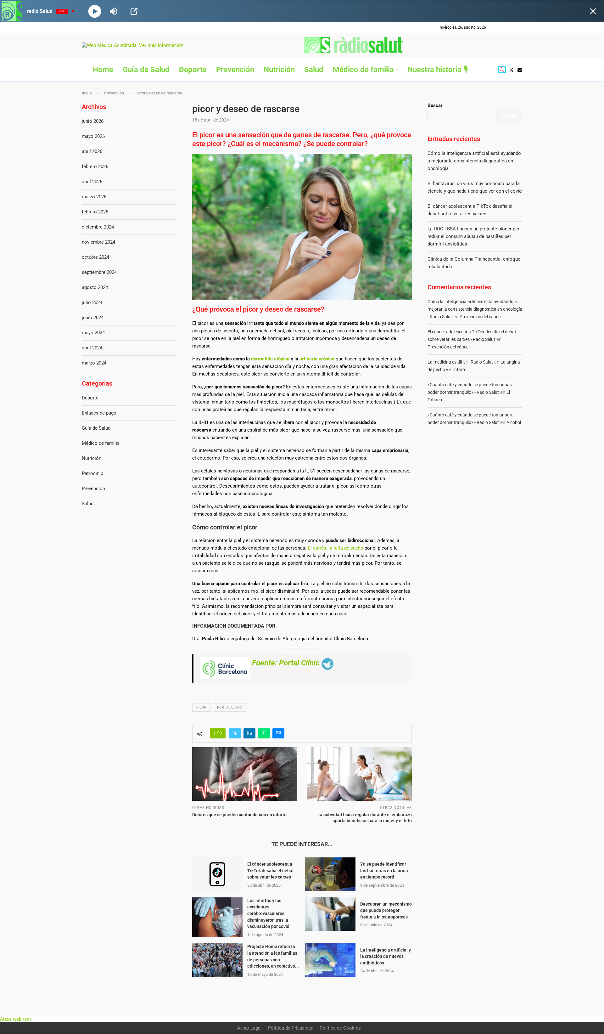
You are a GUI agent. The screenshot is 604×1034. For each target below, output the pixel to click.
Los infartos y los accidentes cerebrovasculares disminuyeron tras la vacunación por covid (268, 913)
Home (103, 69)
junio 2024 (92, 317)
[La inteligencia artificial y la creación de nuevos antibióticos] (330, 960)
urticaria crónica (316, 359)
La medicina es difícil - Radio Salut (460, 361)
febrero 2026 (95, 166)
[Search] (502, 69)
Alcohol (513, 422)
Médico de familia (363, 69)
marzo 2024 (94, 363)
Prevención (235, 69)
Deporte (193, 69)
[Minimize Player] (593, 11)
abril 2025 (92, 181)
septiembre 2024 (99, 272)
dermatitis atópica (270, 359)
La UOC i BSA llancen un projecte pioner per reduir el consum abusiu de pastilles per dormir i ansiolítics (473, 236)
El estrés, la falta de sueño (335, 548)
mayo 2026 (93, 136)
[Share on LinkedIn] (249, 733)
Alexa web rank (16, 1019)
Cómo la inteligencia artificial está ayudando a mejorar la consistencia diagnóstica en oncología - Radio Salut (475, 309)
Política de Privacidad (290, 1028)
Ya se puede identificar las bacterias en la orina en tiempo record (384, 870)
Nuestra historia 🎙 (437, 69)
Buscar (435, 105)
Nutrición (279, 69)
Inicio (87, 93)
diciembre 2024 (98, 227)
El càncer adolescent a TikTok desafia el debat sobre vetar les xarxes (270, 870)
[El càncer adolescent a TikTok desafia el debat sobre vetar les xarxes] (217, 874)
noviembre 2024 (98, 242)
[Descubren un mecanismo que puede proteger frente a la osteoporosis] (330, 914)
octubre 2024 (95, 257)
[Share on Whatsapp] (264, 733)
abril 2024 (92, 348)
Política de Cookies (340, 1028)
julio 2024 (92, 302)
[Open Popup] (134, 11)
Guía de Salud (146, 69)
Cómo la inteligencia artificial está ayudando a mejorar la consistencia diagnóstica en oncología (474, 160)
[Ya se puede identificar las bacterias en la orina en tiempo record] (330, 874)
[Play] (95, 11)
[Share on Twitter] (235, 733)
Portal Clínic (229, 707)
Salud (313, 69)
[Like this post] (219, 733)
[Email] (519, 69)
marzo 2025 (94, 197)
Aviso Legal (249, 1028)
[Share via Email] (278, 733)
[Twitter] (511, 69)
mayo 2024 (93, 333)
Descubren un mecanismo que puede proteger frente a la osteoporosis (386, 910)
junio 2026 (92, 121)
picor (201, 707)
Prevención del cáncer (481, 316)
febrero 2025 (95, 212)
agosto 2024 (95, 287)
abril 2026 (92, 151)
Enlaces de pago (99, 413)
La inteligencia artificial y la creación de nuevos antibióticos (385, 956)
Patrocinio (92, 473)
